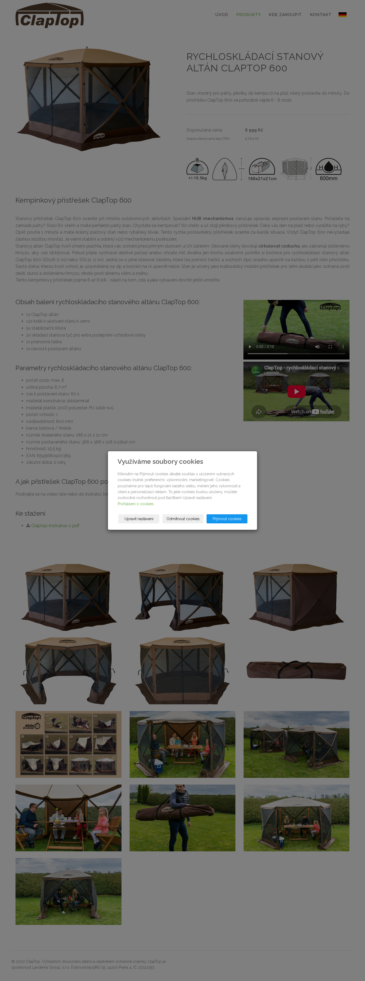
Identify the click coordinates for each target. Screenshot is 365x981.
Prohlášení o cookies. (136, 504)
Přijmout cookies (227, 519)
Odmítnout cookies (183, 519)
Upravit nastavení (139, 519)
